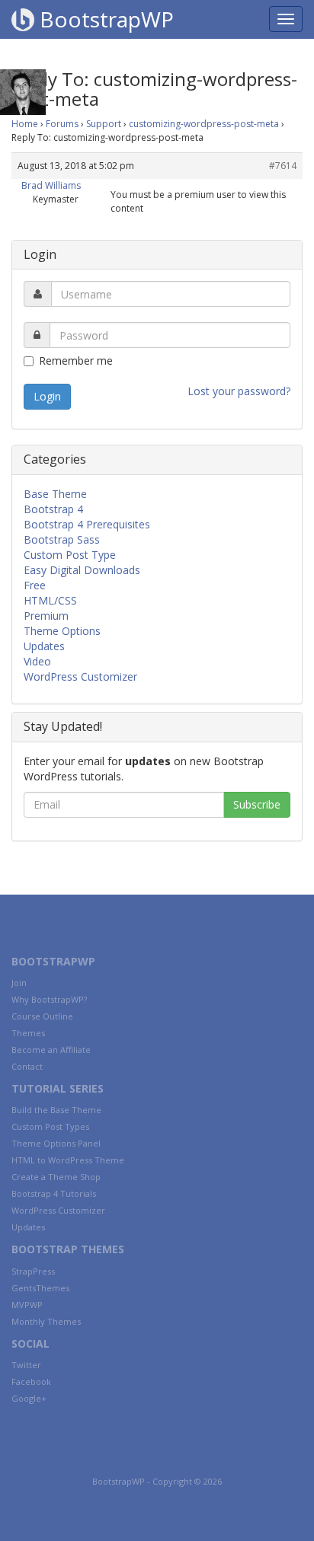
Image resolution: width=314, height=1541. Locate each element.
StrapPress (33, 1271)
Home (24, 123)
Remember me (76, 360)
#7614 (282, 165)
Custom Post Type (70, 554)
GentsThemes (40, 1288)
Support (103, 123)
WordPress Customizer (80, 676)
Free (35, 585)
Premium (46, 615)
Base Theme (55, 494)
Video (37, 661)
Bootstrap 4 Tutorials (53, 1193)
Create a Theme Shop (56, 1176)
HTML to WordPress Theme (67, 1160)
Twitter (26, 1364)
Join (19, 982)
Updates (44, 646)
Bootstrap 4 (53, 509)
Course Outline (42, 1016)
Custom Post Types (50, 1126)
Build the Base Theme (56, 1109)
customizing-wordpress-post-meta (204, 123)
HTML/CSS (50, 600)
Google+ (28, 1398)
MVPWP (27, 1304)
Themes (28, 1032)
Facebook (31, 1381)
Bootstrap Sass (62, 539)
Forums (62, 123)
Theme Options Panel (56, 1143)
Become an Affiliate (51, 1049)
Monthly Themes (46, 1321)
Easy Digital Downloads (82, 570)
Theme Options (62, 631)
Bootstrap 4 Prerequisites (87, 524)
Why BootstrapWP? (49, 999)
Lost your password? (238, 391)
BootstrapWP (104, 19)
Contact (27, 1066)
